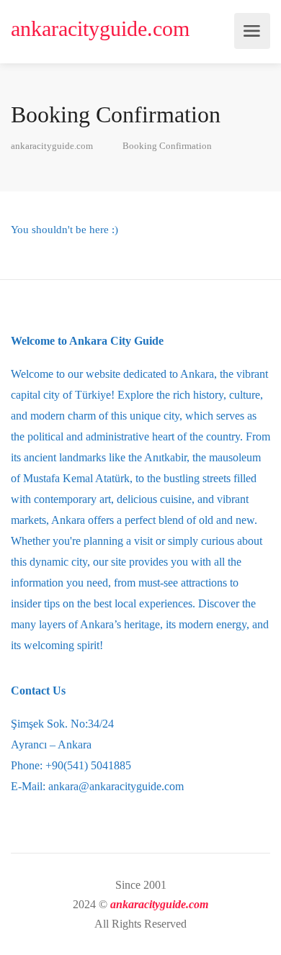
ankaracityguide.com (100, 28)
